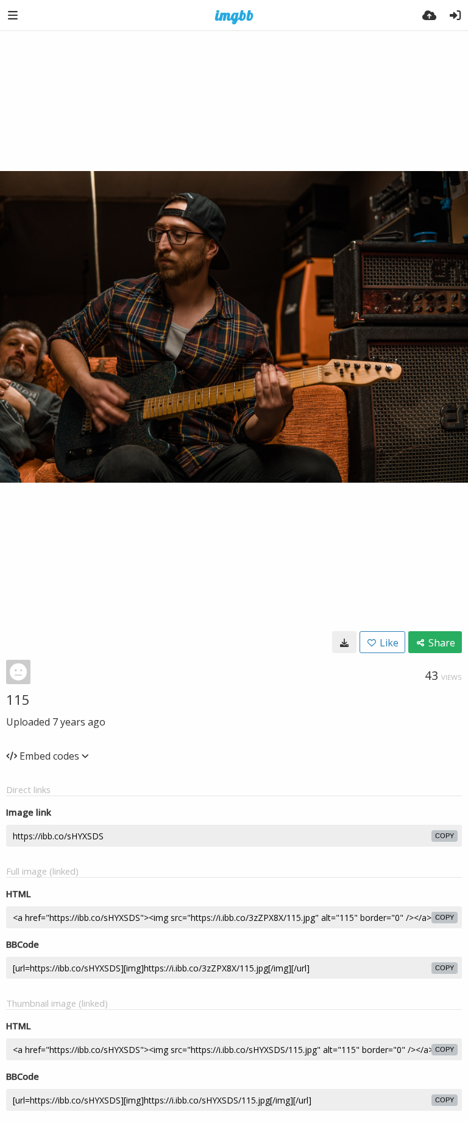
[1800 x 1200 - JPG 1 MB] (344, 642)
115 (18, 699)
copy (444, 835)
